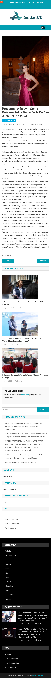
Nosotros (31, 2)
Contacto (40, 2)
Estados (8, 560)
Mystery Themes (37, 675)
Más (6, 573)
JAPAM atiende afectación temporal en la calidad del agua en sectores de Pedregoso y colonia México (26, 456)
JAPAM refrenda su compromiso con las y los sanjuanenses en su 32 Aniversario (44, 261)
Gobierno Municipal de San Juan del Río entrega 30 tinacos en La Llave (25, 303)
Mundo (8, 599)
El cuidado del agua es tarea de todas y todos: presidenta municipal (25, 376)
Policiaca (8, 564)
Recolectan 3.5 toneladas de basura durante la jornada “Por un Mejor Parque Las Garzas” (24, 340)
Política (8, 582)
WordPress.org (10, 528)
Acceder (8, 515)
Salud (8, 590)
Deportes (9, 586)
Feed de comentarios (12, 524)
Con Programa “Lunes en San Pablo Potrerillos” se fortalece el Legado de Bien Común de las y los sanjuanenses (23, 426)
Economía (9, 595)
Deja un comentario (36, 124)
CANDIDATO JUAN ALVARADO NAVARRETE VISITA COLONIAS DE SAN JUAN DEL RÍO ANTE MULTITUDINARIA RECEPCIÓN (10, 261)
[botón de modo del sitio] (43, 27)
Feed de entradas (11, 519)
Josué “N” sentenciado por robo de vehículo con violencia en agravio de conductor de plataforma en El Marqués (26, 435)
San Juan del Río (9, 120)
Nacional (9, 577)
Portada (8, 551)
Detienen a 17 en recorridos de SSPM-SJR (20, 462)
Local (7, 569)
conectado (25, 395)
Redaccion (21, 124)
